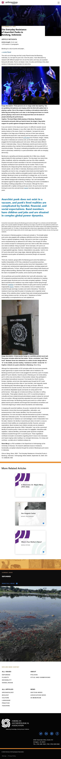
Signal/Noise (7, 683)
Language (6, 700)
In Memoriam (35, 698)
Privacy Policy (12, 756)
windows (10, 284)
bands (26, 188)
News (32, 689)
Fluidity (5, 677)
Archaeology (8, 692)
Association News (38, 695)
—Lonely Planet (6, 52)
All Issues (6, 671)
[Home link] (15, 724)
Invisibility (6, 680)
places (12, 287)
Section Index (36, 692)
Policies (34, 675)
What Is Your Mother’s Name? (31, 542)
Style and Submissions (40, 677)
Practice (6, 703)
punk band (26, 137)
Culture (5, 698)
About (33, 671)
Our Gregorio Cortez (28, 513)
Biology (5, 695)
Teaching (6, 706)
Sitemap (4, 756)
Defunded (6, 675)
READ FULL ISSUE (8, 583)
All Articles (7, 689)
